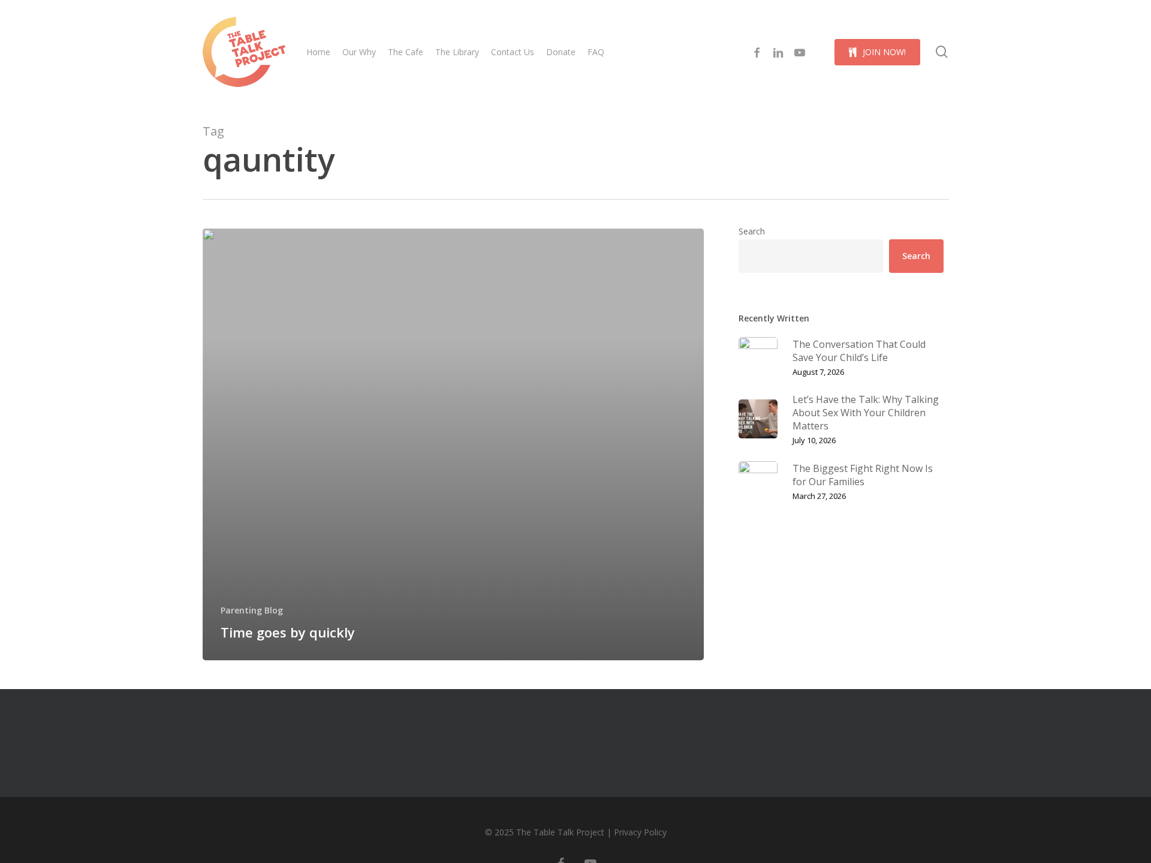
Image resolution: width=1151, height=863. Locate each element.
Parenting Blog (252, 610)
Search (752, 231)
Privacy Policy (640, 832)
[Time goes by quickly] (453, 444)
